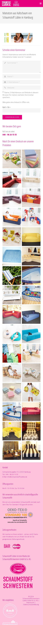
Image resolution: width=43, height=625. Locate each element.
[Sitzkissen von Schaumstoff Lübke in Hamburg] (12, 392)
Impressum (30, 602)
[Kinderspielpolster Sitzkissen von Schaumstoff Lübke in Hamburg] (12, 159)
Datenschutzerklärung (31, 604)
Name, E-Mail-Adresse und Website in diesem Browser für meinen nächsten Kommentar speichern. (20, 94)
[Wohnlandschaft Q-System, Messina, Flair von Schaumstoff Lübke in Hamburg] (12, 178)
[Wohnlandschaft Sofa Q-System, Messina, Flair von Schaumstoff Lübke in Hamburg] (31, 178)
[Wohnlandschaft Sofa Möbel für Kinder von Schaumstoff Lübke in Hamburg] (31, 197)
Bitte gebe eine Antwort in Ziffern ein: (16, 102)
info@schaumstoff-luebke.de (17, 477)
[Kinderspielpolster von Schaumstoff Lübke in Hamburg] (31, 217)
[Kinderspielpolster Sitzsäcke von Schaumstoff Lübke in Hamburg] (12, 334)
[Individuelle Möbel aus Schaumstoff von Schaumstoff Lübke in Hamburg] (31, 236)
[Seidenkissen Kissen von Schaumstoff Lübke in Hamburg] (12, 353)
